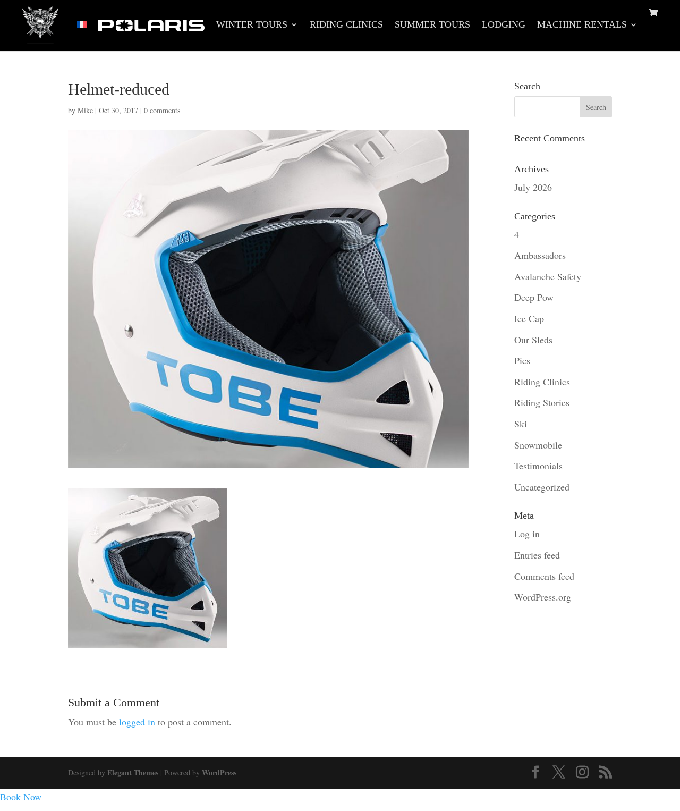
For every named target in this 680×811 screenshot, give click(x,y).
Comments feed (544, 576)
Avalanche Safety (547, 276)
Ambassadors (540, 255)
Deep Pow (534, 297)
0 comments (162, 110)
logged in (137, 721)
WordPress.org (542, 596)
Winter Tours (251, 25)
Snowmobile (538, 444)
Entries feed (537, 554)
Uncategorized (542, 486)
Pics (522, 360)
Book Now (20, 796)
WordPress (219, 772)
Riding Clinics (346, 25)
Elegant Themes (132, 772)
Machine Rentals (582, 25)
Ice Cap (529, 318)
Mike (85, 110)
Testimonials (538, 465)
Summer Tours (432, 25)
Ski (520, 423)
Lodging (503, 25)
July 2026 (533, 187)
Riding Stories (542, 402)
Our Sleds (533, 339)
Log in (527, 533)
